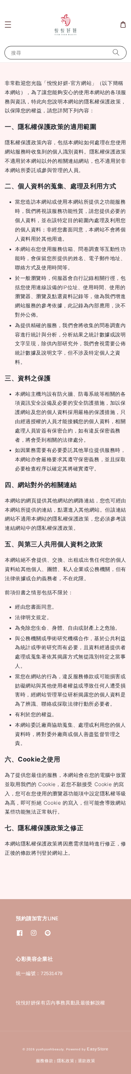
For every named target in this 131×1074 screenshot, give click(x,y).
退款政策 (86, 1060)
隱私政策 (65, 1060)
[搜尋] (116, 52)
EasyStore (97, 1049)
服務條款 (44, 1060)
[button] (8, 25)
